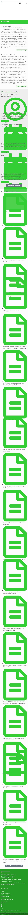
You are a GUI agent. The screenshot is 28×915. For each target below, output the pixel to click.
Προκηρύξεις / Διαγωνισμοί (7, 899)
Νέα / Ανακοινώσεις (5, 901)
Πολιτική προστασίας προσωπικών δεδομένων (11, 910)
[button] (20, 3)
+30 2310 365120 (7, 879)
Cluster (2, 891)
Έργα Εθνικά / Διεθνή (5, 893)
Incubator (3, 890)
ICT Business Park (4, 888)
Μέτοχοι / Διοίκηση (5, 896)
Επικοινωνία (3, 902)
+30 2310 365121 (17, 879)
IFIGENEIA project (5, 156)
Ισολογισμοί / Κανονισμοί (6, 895)
